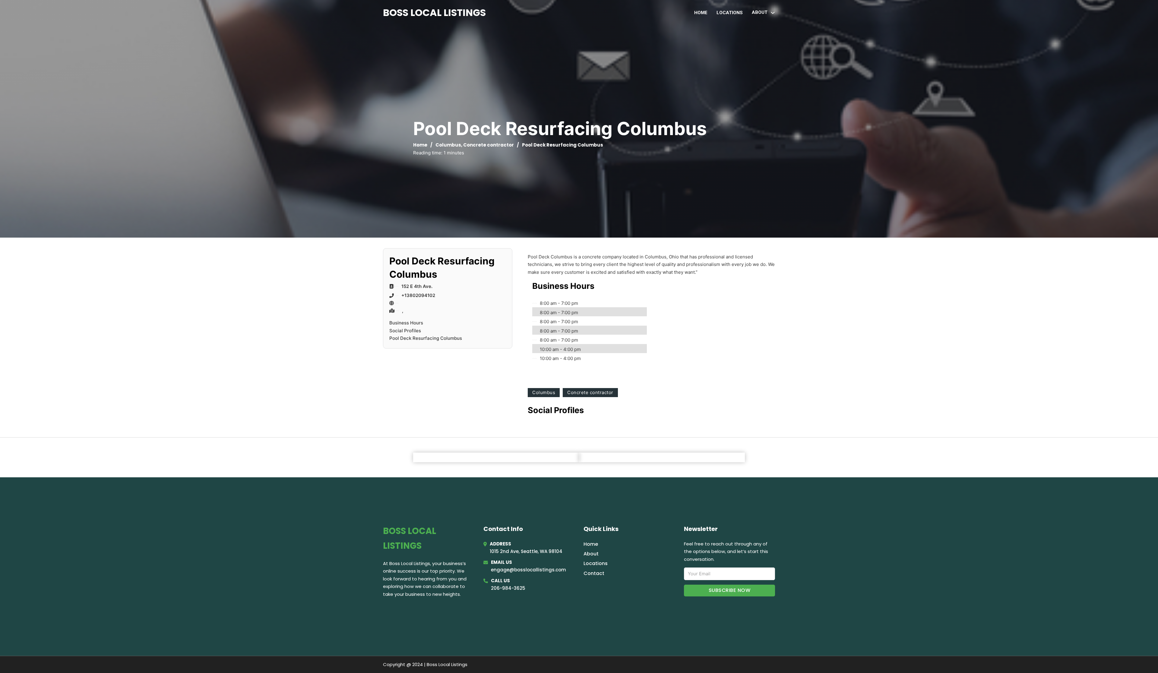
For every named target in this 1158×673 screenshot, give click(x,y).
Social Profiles (405, 330)
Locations (730, 12)
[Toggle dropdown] (772, 13)
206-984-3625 (508, 588)
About (591, 553)
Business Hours (406, 323)
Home (700, 12)
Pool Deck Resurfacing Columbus (425, 338)
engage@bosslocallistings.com (528, 570)
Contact (594, 573)
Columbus (448, 145)
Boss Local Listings (434, 12)
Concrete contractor (488, 145)
